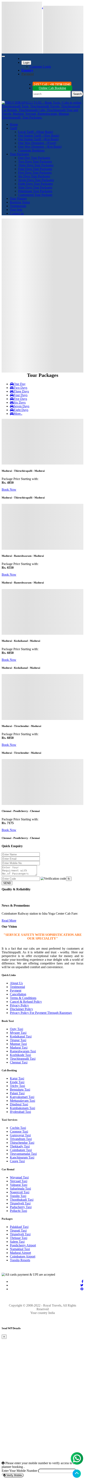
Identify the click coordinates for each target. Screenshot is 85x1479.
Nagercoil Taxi (19, 1192)
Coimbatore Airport (22, 1256)
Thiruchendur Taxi (22, 1142)
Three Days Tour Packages (35, 165)
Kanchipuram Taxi (22, 1157)
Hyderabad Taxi (20, 1111)
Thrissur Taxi (18, 1238)
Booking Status (20, 202)
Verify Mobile (14, 1475)
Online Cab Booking (52, 88)
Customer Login (40, 66)
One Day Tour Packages (34, 158)
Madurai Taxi (18, 1047)
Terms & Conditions (23, 998)
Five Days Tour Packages (35, 172)
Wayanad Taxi (19, 1177)
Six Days (20, 402)
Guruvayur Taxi (20, 1135)
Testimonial (17, 987)
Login (26, 62)
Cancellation (18, 994)
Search (77, 93)
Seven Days (21, 406)
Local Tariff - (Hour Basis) (35, 132)
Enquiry (27, 70)
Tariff (13, 128)
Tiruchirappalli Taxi (22, 1058)
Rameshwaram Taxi (23, 1051)
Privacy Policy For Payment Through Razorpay (41, 1012)
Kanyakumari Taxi (22, 1097)
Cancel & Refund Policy (26, 1001)
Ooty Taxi (16, 1029)
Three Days (21, 391)
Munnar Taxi (18, 1044)
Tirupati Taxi (18, 1230)
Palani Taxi (17, 1093)
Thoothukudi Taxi (21, 1199)
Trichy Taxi (17, 1086)
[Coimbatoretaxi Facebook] (82, 1281)
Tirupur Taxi (18, 1040)
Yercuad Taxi (18, 1181)
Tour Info (16, 209)
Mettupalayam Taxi (22, 1100)
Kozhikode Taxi (20, 1055)
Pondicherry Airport (23, 1245)
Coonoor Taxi (19, 1131)
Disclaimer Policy (21, 1009)
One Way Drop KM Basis (51, 299)
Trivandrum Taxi (21, 1139)
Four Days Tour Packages (35, 169)
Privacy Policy (19, 1005)
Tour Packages (19, 154)
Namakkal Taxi (20, 1249)
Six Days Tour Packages (34, 176)
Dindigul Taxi (19, 1104)
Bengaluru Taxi (20, 1089)
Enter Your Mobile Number (19, 1470)
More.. (18, 413)
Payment (15, 990)
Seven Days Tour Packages (36, 180)
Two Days (20, 387)
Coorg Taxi (17, 1161)
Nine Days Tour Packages (35, 187)
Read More (9, 920)
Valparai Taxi (18, 1185)
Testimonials (18, 206)
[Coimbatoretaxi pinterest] (81, 1289)
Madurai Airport (20, 1252)
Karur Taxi (17, 1078)
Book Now (9, 489)
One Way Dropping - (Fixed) (37, 143)
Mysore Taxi (18, 1032)
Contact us (17, 213)
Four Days (20, 395)
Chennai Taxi (18, 1062)
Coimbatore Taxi (21, 1150)
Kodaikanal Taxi (21, 1036)
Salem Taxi (17, 1241)
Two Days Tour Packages (35, 161)
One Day (20, 384)
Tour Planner (18, 198)
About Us (16, 983)
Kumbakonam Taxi (22, 1108)
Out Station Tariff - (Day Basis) (38, 135)
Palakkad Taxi (19, 1227)
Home (14, 124)
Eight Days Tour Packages (35, 183)
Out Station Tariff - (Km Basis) (38, 139)
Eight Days (21, 410)
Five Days (20, 399)
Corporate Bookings (31, 150)
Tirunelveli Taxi (20, 1203)
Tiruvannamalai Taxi (23, 1153)
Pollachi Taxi (18, 1210)
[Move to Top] (77, 1474)
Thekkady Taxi (20, 1146)
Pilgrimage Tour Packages (35, 191)
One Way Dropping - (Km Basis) (39, 146)
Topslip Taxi (18, 1196)
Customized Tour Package (35, 195)
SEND (7, 883)
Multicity (27, 219)
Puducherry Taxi (21, 1207)
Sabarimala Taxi (20, 1188)
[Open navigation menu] (3, 56)
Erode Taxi (17, 1082)
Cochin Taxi (18, 1128)
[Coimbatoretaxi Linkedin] (81, 1285)
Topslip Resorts (20, 1260)
